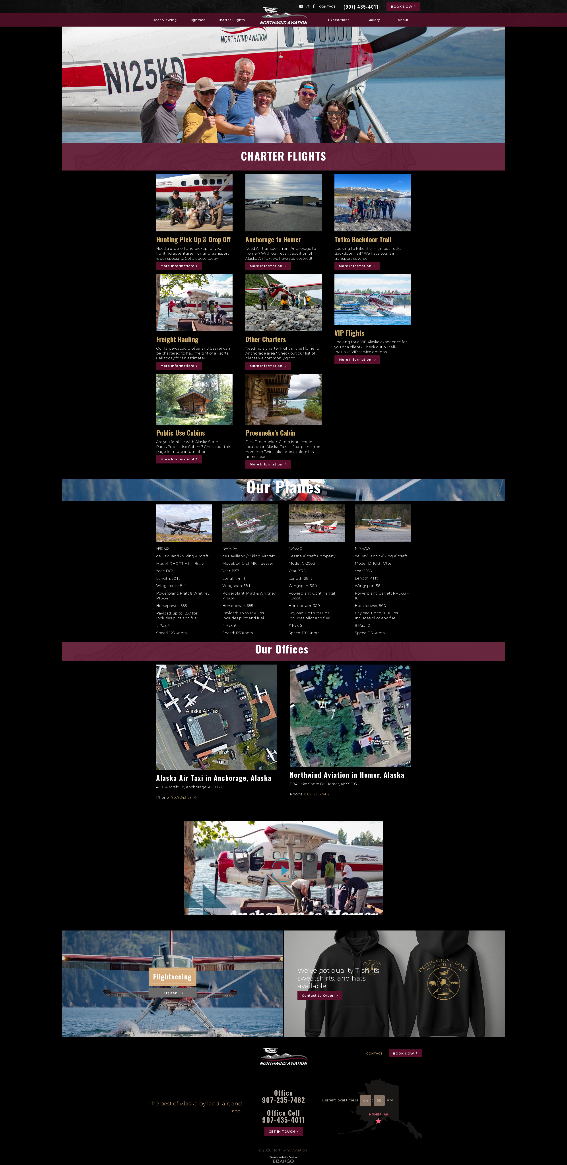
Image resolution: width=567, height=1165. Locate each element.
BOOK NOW (401, 7)
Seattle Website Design (283, 1157)
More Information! (177, 266)
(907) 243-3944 (183, 797)
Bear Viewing (165, 20)
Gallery (373, 20)
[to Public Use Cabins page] (194, 399)
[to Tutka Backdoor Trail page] (372, 202)
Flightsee (197, 20)
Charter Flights (231, 20)
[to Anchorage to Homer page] (283, 202)
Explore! (170, 993)
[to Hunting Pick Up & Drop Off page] (194, 202)
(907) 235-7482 (317, 794)
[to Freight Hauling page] (194, 302)
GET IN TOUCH (282, 1132)
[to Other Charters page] (283, 302)
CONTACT (327, 7)
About (403, 20)
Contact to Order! (318, 996)
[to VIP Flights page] (372, 299)
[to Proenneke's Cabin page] (283, 399)
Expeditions (339, 20)
